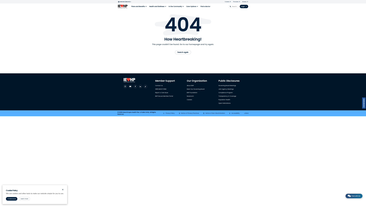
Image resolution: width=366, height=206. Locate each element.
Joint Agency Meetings (226, 89)
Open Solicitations (224, 103)
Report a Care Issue (161, 93)
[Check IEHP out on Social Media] (125, 86)
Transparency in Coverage (227, 96)
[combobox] (233, 6)
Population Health (224, 100)
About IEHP (190, 86)
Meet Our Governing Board (196, 89)
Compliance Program (225, 93)
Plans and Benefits (139, 6)
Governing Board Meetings (227, 86)
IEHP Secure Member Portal (164, 96)
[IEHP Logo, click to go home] (123, 6)
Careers (189, 100)
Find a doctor (205, 6)
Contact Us (159, 86)
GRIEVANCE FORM (160, 89)
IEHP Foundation (192, 93)
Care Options (192, 6)
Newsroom (190, 96)
